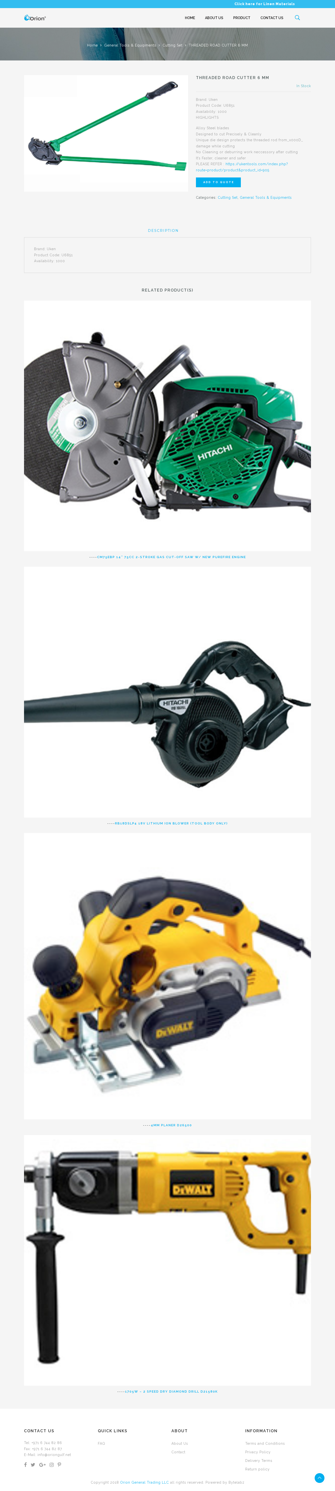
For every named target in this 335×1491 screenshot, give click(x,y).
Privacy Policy (258, 1452)
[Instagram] (52, 1465)
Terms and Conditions (265, 1443)
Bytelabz (237, 1482)
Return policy (257, 1469)
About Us (214, 18)
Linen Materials (279, 4)
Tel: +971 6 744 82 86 (43, 1443)
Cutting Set (172, 45)
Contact (178, 1452)
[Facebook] (25, 1465)
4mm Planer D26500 (171, 1125)
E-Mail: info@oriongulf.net (47, 1455)
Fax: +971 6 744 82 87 (43, 1449)
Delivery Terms (258, 1461)
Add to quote (218, 182)
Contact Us (271, 18)
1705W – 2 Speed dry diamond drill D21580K (171, 1391)
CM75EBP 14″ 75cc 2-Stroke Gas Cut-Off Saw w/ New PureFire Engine (171, 557)
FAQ (101, 1443)
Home (190, 18)
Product (241, 18)
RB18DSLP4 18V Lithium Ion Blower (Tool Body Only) (171, 823)
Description (163, 230)
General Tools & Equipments (130, 45)
